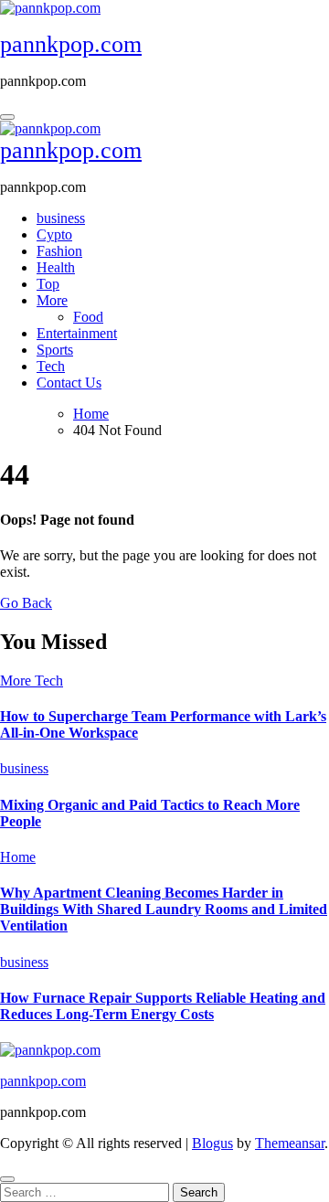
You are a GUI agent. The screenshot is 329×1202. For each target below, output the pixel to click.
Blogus (212, 1143)
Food (88, 316)
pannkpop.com (71, 44)
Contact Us (69, 382)
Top (48, 284)
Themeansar (289, 1143)
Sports (55, 349)
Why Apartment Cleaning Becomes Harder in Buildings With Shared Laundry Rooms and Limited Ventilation (163, 909)
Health (56, 267)
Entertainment (77, 333)
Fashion (59, 251)
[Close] (7, 1179)
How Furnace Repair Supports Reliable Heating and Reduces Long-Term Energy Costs (162, 1006)
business (61, 218)
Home (18, 857)
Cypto (54, 234)
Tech (51, 366)
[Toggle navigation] (7, 117)
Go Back (26, 603)
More (52, 300)
